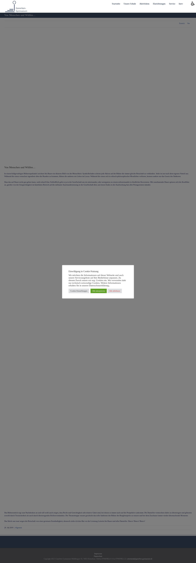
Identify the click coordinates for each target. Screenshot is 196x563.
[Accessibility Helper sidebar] (192, 3)
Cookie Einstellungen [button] (78, 291)
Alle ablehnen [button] (114, 291)
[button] (187, 3)
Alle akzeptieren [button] (98, 291)
